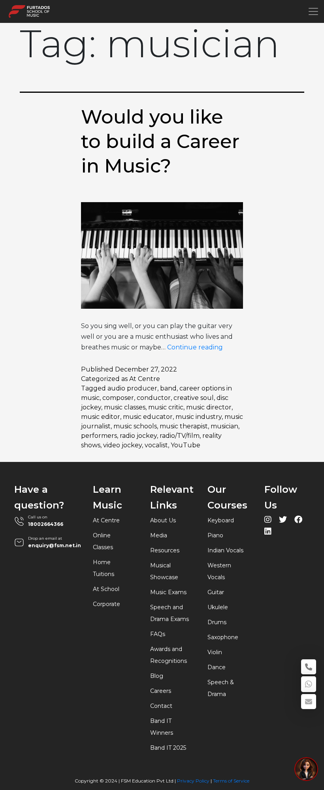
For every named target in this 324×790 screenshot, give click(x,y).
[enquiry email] (308, 701)
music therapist (184, 426)
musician (224, 426)
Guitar (215, 592)
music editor (100, 416)
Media (158, 535)
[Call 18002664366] (308, 666)
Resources (164, 550)
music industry (198, 416)
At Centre (144, 379)
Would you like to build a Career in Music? (160, 141)
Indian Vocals (225, 550)
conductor (154, 398)
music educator (148, 416)
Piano (215, 535)
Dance (216, 667)
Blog (156, 675)
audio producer (132, 388)
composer (118, 398)
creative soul (193, 398)
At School (106, 589)
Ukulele (217, 607)
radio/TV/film (180, 435)
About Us (163, 520)
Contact (161, 705)
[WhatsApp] (308, 684)
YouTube (185, 445)
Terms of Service (231, 781)
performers (99, 435)
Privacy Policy (193, 781)
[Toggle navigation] (313, 11)
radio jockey (138, 435)
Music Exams (168, 592)
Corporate (106, 604)
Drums (216, 622)
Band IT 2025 (168, 747)
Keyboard (220, 520)
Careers (160, 690)
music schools (135, 426)
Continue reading (195, 347)
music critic (165, 407)
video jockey (122, 445)
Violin (214, 652)
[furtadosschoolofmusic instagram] (267, 520)
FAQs (157, 634)
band (168, 388)
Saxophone (222, 637)
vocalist (156, 445)
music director (209, 407)
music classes (124, 407)
